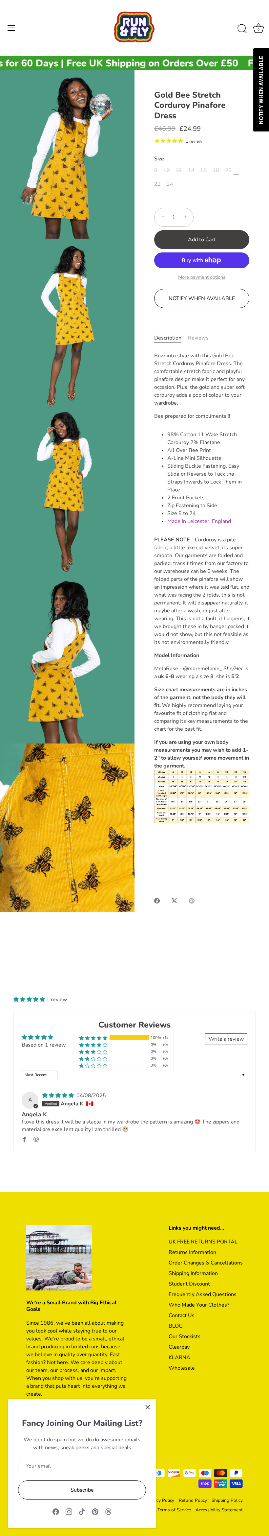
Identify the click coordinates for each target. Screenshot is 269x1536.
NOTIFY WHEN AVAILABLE (202, 298)
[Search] (242, 29)
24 (170, 184)
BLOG (176, 1326)
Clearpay (179, 1347)
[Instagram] (69, 1511)
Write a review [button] (226, 1039)
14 (191, 170)
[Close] (147, 1407)
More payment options (201, 277)
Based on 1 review (44, 1045)
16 (203, 170)
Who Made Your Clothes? (199, 1305)
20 (228, 170)
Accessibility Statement (219, 1510)
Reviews (198, 338)
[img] (58, 1095)
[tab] (171, 338)
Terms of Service (174, 1510)
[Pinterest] (95, 1511)
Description (167, 338)
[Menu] (11, 28)
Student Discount (189, 1284)
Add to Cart (202, 239)
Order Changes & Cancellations (206, 1262)
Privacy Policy (160, 1500)
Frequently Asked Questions (203, 1294)
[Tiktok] (82, 1511)
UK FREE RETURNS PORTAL (203, 1241)
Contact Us (182, 1315)
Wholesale (182, 1368)
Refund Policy (193, 1500)
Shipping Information (193, 1273)
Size (159, 159)
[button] (29, 999)
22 (157, 184)
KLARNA (179, 1357)
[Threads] (108, 1511)
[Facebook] (55, 1511)
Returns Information (192, 1252)
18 (216, 170)
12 (179, 170)
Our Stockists (184, 1336)
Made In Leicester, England (199, 521)
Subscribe (82, 1490)
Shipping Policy (227, 1500)
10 (166, 170)
